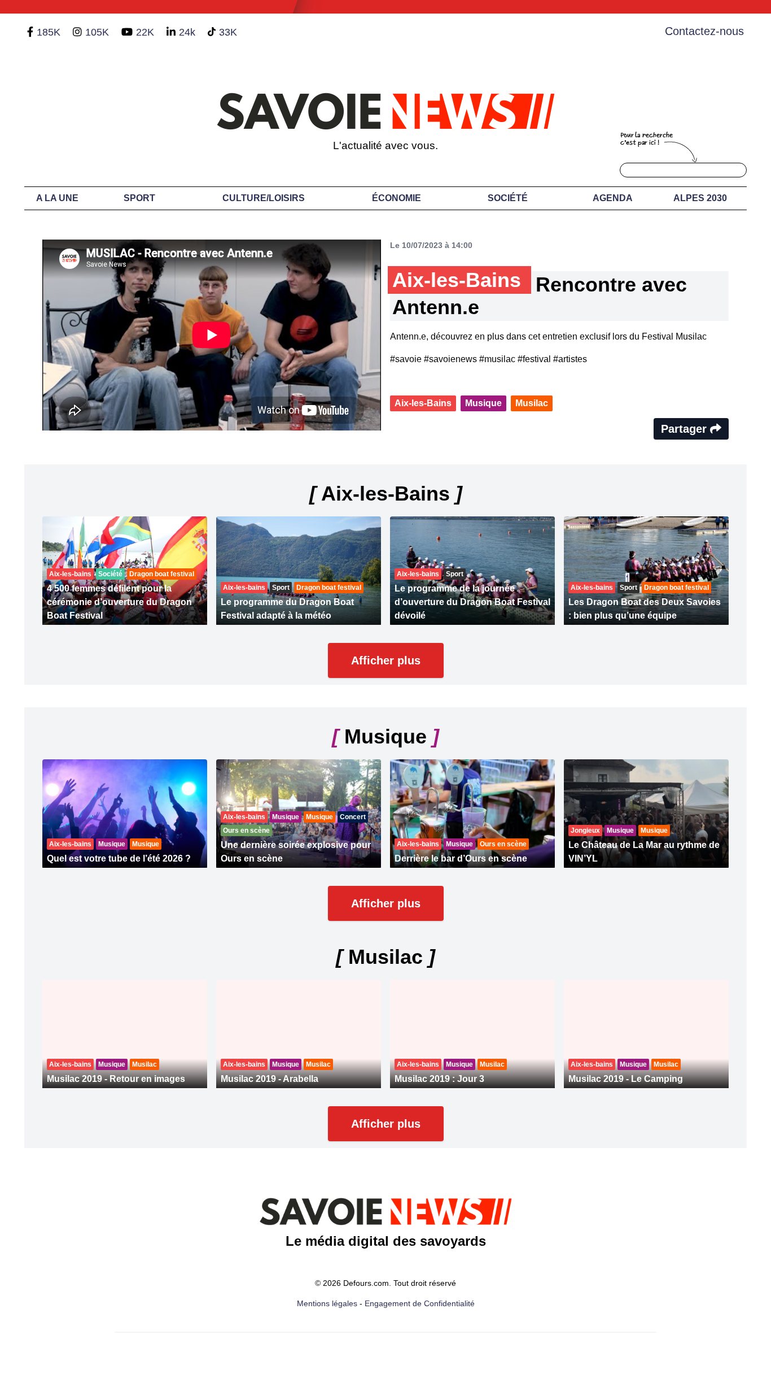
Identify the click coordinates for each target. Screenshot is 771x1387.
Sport (139, 198)
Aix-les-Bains (423, 403)
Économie (396, 198)
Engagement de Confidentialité (420, 1303)
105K (97, 32)
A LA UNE (57, 198)
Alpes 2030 (700, 198)
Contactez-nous (704, 31)
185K (48, 32)
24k (187, 32)
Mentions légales (327, 1303)
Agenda (613, 198)
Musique (483, 403)
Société (508, 198)
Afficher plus (385, 660)
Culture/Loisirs (263, 198)
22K (145, 32)
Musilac (531, 403)
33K (228, 32)
